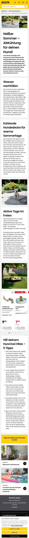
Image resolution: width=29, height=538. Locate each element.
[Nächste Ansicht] (26, 312)
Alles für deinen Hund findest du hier (14, 439)
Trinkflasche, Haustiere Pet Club (7, 309)
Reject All (14, 532)
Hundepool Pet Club (19, 308)
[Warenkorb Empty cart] (23, 2)
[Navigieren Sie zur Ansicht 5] (17, 332)
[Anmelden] (15, 2)
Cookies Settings (14, 536)
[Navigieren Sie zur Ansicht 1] (9, 332)
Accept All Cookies (14, 529)
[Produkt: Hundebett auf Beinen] (22, 278)
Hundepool (15, 507)
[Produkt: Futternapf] (20, 202)
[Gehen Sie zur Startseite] (5, 2)
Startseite (4, 11)
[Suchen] (26, 6)
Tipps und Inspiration (14, 11)
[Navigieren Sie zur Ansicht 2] (11, 332)
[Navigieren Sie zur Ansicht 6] (19, 332)
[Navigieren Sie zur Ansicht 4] (15, 332)
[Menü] (27, 2)
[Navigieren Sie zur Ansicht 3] (13, 332)
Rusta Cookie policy (17, 525)
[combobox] (13, 6)
